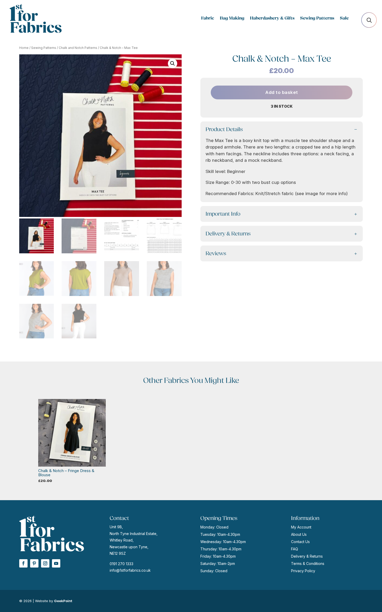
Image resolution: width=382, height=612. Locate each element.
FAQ (294, 549)
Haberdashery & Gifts (272, 18)
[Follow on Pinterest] (34, 563)
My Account (301, 527)
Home (24, 48)
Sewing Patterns (317, 18)
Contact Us (300, 541)
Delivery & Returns (307, 556)
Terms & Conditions (307, 563)
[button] (172, 63)
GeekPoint (63, 601)
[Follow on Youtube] (56, 563)
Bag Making (232, 18)
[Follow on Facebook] (23, 563)
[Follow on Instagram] (45, 563)
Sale (344, 18)
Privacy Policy (303, 571)
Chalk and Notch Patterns (78, 48)
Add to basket (281, 92)
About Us (299, 534)
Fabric (207, 18)
